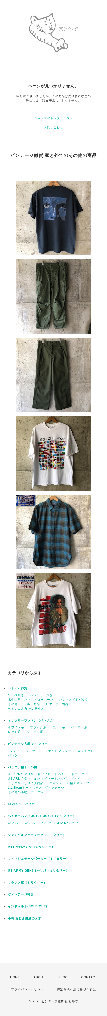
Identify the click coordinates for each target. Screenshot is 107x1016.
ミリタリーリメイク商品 (26, 783)
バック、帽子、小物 (22, 767)
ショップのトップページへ (53, 118)
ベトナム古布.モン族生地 (26, 708)
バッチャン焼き (41, 695)
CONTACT (89, 977)
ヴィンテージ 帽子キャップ (69, 783)
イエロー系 (79, 727)
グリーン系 (35, 732)
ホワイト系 (16, 727)
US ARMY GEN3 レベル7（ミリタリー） (38, 870)
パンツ (13, 755)
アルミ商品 (32, 704)
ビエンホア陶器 (57, 704)
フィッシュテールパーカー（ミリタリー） (38, 858)
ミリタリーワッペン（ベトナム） (32, 720)
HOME (15, 977)
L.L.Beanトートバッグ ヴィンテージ (36, 787)
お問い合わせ (53, 127)
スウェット (85, 751)
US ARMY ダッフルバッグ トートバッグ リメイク (44, 778)
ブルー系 (58, 727)
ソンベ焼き (16, 695)
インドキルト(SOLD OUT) (27, 906)
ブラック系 (38, 727)
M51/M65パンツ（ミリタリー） (31, 846)
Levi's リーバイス (21, 804)
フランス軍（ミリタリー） (27, 882)
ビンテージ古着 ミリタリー (28, 744)
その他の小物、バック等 (26, 792)
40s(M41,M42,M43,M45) (61, 823)
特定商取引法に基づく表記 (76, 989)
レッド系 (14, 732)
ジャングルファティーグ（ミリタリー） (37, 835)
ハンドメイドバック (73, 699)
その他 (13, 704)
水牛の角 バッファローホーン (30, 699)
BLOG (63, 977)
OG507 (13, 823)
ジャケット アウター (56, 751)
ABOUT (39, 977)
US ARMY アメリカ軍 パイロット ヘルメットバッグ (46, 774)
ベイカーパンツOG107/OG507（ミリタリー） (42, 816)
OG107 (30, 823)
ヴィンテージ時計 (21, 894)
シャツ (30, 751)
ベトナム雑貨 (17, 688)
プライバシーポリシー (27, 989)
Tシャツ (14, 751)
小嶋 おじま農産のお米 (24, 918)
